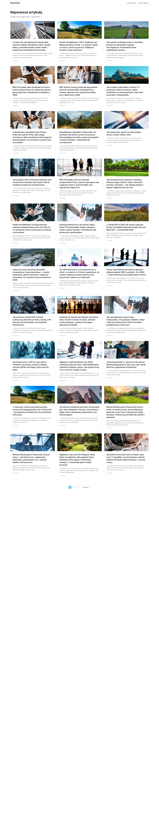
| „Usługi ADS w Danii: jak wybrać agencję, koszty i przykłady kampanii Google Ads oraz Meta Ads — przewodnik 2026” (126, 227)
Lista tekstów (131, 3)
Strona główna (143, 3)
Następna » (86, 487)
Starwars (15, 3)
